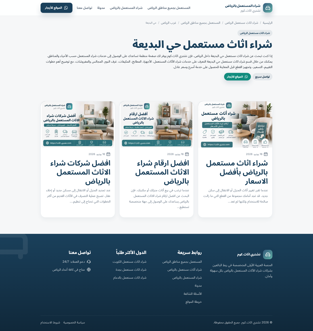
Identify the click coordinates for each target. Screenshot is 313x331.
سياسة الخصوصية (74, 322)
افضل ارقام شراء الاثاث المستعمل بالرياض (162, 171)
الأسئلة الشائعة (193, 293)
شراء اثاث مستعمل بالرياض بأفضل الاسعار (237, 171)
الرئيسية (267, 22)
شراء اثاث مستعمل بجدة (131, 269)
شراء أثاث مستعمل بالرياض (185, 269)
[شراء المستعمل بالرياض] (267, 8)
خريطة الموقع (194, 301)
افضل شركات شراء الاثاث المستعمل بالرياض (80, 171)
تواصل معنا (84, 8)
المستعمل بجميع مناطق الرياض (169, 8)
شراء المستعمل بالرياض (242, 6)
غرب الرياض (168, 22)
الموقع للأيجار (53, 7)
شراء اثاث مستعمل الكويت (129, 261)
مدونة (101, 8)
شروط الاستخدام (50, 322)
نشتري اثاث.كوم (248, 254)
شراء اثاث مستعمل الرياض (241, 22)
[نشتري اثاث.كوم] (267, 254)
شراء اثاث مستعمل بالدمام (129, 277)
